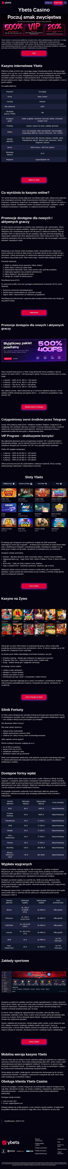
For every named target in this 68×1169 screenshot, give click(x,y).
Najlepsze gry (7, 483)
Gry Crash (41, 483)
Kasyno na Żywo (24, 483)
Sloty (57, 483)
